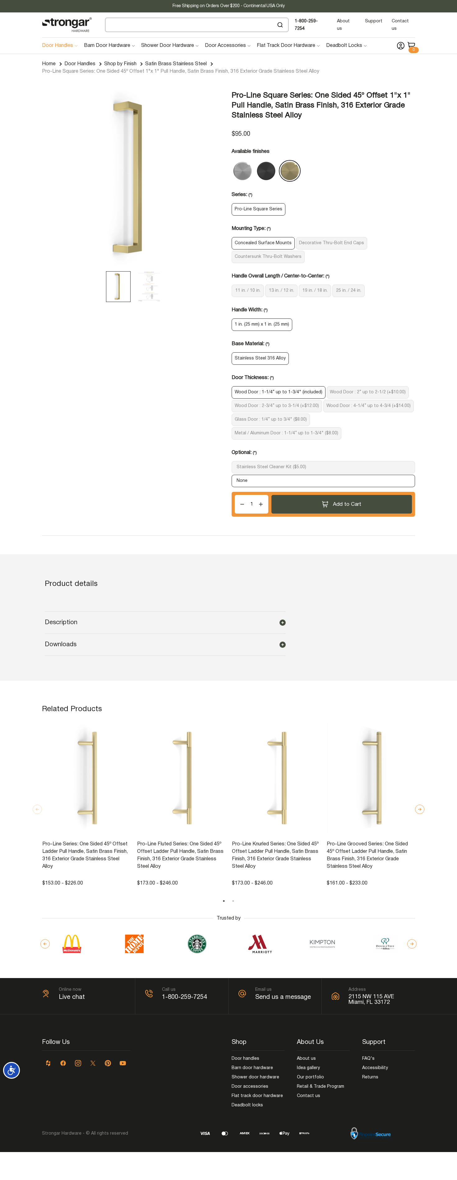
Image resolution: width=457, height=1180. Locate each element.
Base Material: (251, 344)
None (242, 481)
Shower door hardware (255, 1077)
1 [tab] (224, 901)
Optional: (244, 453)
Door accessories (250, 1087)
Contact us (308, 1096)
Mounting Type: (251, 228)
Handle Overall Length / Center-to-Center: (281, 276)
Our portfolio (310, 1077)
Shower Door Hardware (167, 45)
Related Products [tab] (72, 709)
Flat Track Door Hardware (286, 45)
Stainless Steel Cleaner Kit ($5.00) (271, 467)
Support (373, 21)
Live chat (72, 997)
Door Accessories (225, 45)
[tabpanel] (86, 804)
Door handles (245, 1059)
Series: (242, 195)
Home (49, 64)
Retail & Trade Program (320, 1087)
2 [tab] (233, 901)
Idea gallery (308, 1068)
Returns (370, 1077)
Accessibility (375, 1068)
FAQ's (368, 1059)
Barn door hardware (252, 1068)
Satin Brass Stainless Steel (176, 64)
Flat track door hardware (257, 1096)
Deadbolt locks (247, 1105)
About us (306, 1059)
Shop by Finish (120, 64)
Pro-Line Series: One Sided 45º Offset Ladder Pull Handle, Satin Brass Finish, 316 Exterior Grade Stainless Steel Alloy (85, 855)
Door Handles (57, 45)
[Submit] (281, 25)
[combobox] (197, 25)
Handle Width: (250, 310)
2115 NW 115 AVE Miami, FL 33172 (371, 999)
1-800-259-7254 (184, 997)
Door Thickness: (253, 378)
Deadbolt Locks (344, 45)
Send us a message (283, 997)
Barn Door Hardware (107, 45)
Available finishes (251, 151)
